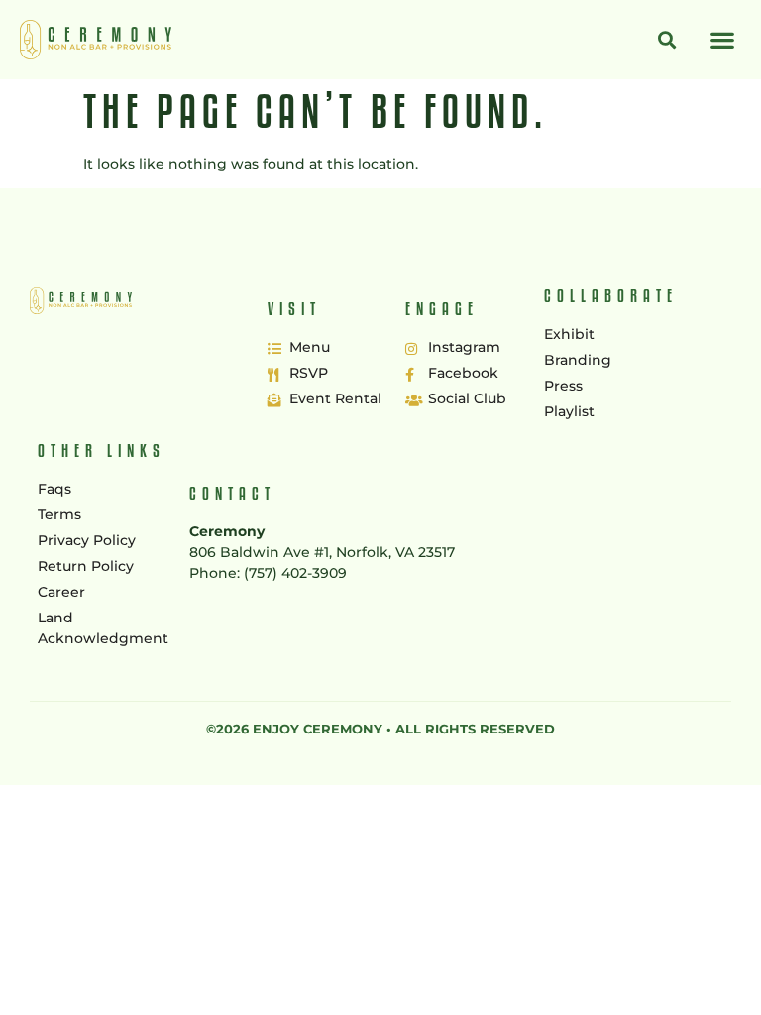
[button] (722, 40)
